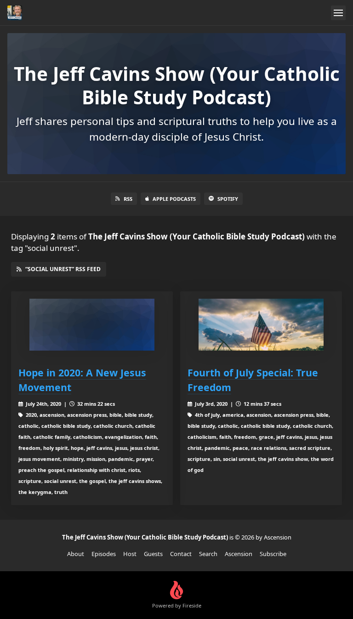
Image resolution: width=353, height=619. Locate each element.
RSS (128, 198)
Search (208, 554)
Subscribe (273, 554)
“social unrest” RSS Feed (63, 269)
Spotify (227, 198)
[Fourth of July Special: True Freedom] (261, 325)
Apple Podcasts (174, 198)
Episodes (103, 554)
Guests (153, 554)
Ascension (238, 554)
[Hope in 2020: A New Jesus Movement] (92, 325)
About (75, 554)
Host (130, 554)
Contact (181, 554)
